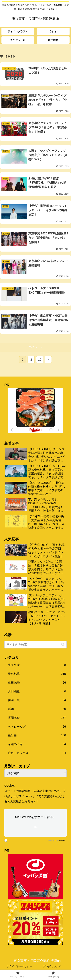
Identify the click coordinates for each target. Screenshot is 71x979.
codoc (62, 840)
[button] (63, 645)
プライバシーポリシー (19, 966)
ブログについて (52, 966)
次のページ (35, 347)
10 (39, 359)
